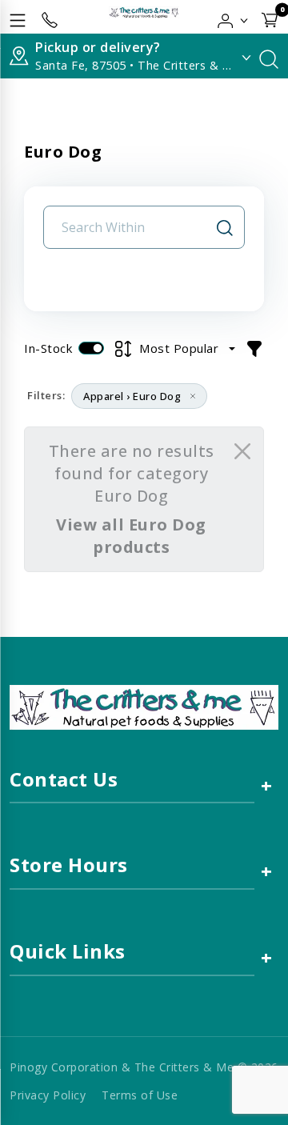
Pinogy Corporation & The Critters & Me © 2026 (144, 1067)
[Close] (242, 451)
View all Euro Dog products (131, 536)
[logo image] (144, 17)
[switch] (91, 348)
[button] (233, 17)
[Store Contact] (50, 17)
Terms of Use (140, 1095)
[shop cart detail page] (269, 17)
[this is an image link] (144, 706)
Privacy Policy (48, 1095)
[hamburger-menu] (18, 17)
